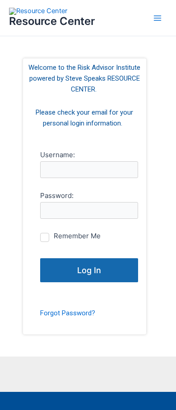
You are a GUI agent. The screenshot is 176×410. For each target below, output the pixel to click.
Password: (57, 195)
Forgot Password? (67, 313)
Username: (57, 154)
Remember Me (77, 236)
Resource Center (52, 21)
